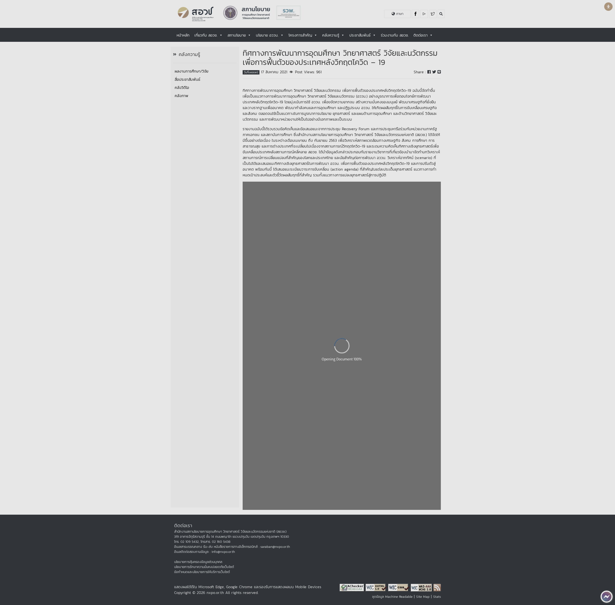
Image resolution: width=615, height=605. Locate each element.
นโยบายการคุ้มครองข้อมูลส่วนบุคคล (198, 561)
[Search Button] (441, 14)
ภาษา (399, 13)
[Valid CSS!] (399, 587)
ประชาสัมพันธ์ (360, 35)
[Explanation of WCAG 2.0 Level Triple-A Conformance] (422, 587)
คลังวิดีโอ (182, 87)
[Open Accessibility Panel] (608, 6)
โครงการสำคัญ (300, 35)
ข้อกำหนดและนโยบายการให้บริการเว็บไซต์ (202, 571)
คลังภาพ (181, 96)
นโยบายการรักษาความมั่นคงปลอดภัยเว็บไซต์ (204, 566)
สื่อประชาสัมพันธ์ (187, 79)
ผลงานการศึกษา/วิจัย (191, 71)
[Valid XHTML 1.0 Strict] (377, 587)
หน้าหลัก (183, 35)
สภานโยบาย (237, 35)
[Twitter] (433, 14)
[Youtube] (424, 14)
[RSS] (437, 587)
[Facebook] (416, 14)
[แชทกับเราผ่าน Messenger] (607, 597)
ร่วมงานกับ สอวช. (395, 35)
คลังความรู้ (330, 35)
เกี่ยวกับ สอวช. (205, 35)
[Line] (439, 72)
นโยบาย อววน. (267, 35)
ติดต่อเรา (420, 35)
